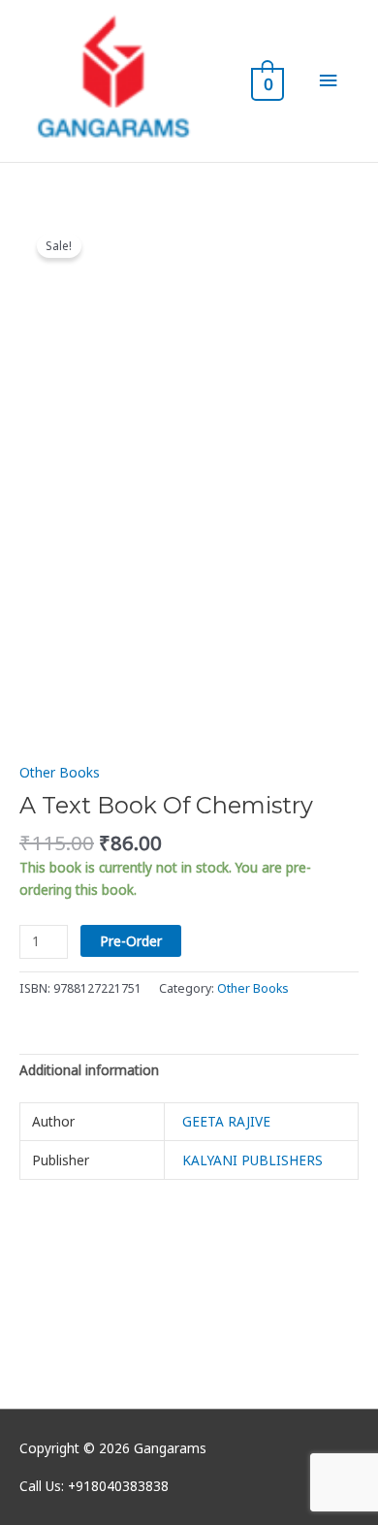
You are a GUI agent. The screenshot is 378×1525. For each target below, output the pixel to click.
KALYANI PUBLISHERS (252, 1160)
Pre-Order (131, 941)
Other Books (59, 772)
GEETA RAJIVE (226, 1121)
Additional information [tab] (89, 1070)
